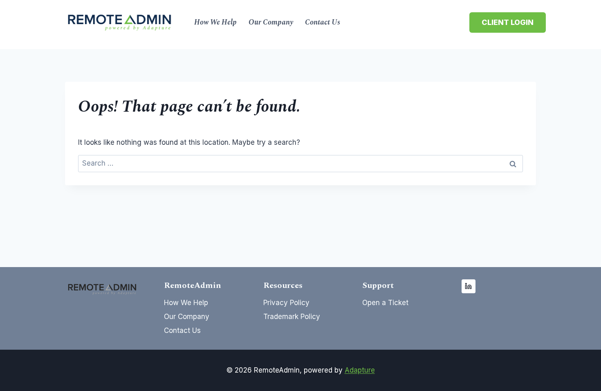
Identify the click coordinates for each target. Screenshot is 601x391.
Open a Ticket (385, 303)
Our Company (271, 22)
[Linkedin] (468, 286)
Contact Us (322, 22)
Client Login (508, 22)
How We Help (215, 22)
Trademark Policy (291, 316)
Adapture (360, 370)
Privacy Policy (286, 303)
